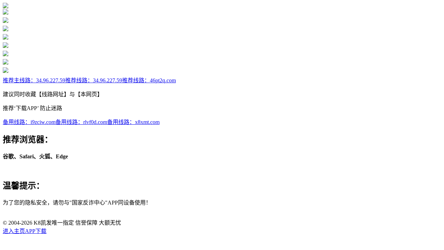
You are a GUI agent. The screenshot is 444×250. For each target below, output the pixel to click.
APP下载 (35, 231)
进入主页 (14, 231)
